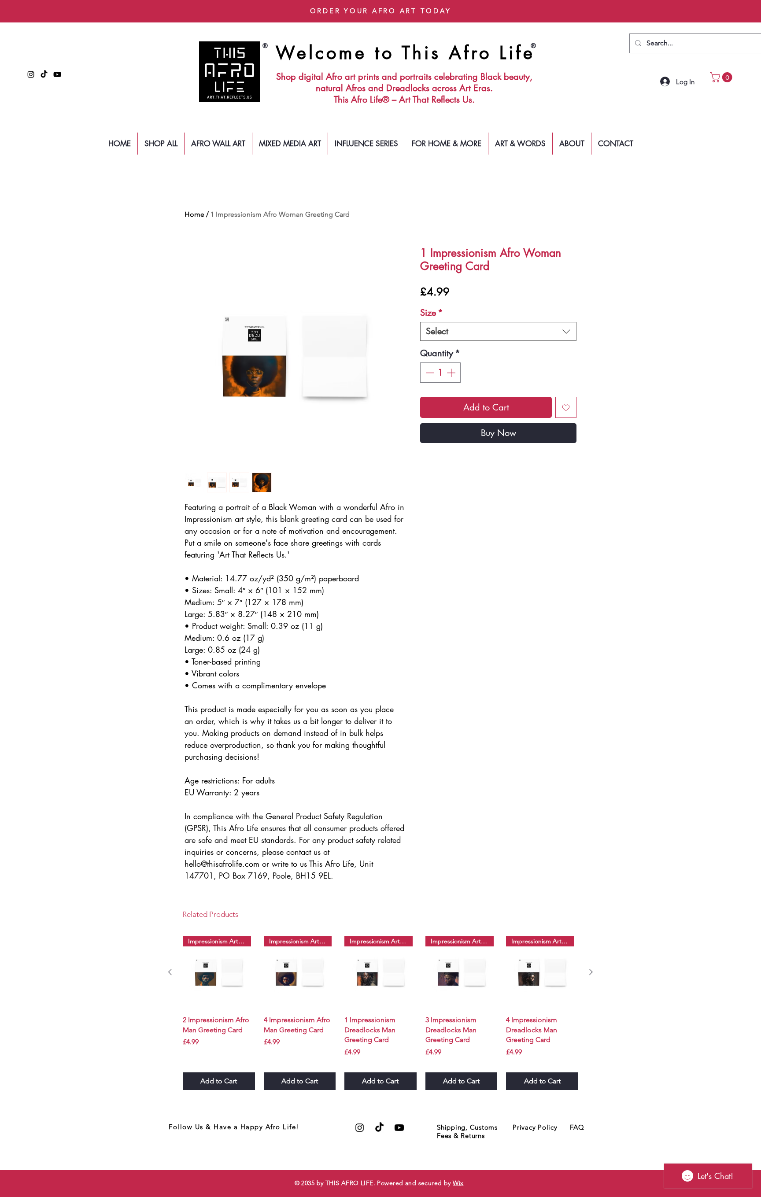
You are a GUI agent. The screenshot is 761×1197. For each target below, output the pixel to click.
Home (194, 214)
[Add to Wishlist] (565, 407)
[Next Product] (591, 972)
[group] (380, 1013)
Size (431, 312)
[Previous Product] (170, 972)
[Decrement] (428, 372)
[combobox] (498, 331)
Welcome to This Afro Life (405, 52)
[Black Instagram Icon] (30, 74)
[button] (722, 77)
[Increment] (451, 372)
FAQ (577, 1127)
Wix (458, 1183)
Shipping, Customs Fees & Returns (467, 1131)
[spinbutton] (440, 372)
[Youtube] (57, 74)
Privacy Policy (535, 1127)
